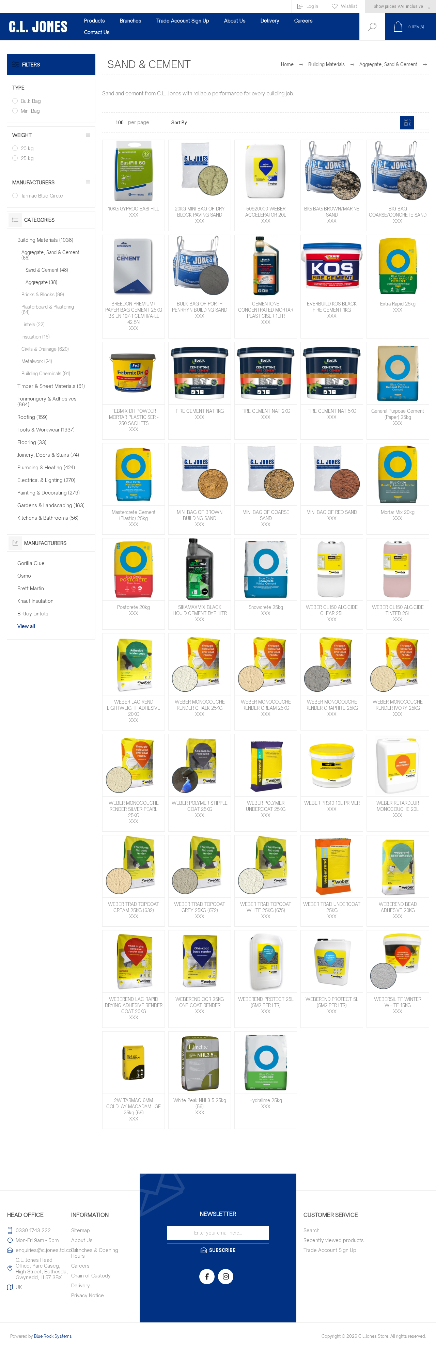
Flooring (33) (31, 442)
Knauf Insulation (35, 601)
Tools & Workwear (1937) (46, 430)
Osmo (24, 576)
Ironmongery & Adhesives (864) (47, 401)
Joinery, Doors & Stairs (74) (48, 455)
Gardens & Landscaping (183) (50, 505)
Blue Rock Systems (53, 1336)
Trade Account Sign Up (329, 1250)
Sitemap (80, 1230)
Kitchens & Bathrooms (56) (47, 518)
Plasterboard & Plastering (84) (47, 309)
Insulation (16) (35, 337)
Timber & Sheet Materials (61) (51, 386)
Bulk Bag (31, 101)
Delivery (80, 1285)
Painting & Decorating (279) (48, 493)
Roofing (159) (32, 417)
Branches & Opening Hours (94, 1253)
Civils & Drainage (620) (45, 349)
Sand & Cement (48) (47, 270)
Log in (312, 6)
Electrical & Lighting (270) (46, 480)
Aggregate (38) (41, 282)
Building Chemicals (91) (45, 373)
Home (287, 64)
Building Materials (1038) (45, 240)
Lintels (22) (33, 324)
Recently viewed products (333, 1240)
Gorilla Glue (31, 563)
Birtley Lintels (32, 613)
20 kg (27, 148)
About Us (82, 1240)
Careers (80, 1266)
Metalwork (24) (36, 361)
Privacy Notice (87, 1295)
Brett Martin (30, 588)
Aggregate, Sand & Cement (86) (50, 255)
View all (26, 626)
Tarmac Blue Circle (42, 196)
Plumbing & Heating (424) (46, 467)
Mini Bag (30, 111)
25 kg (27, 158)
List (422, 122)
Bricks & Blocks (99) (42, 294)
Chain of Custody (91, 1275)
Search (311, 1230)
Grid (407, 122)
